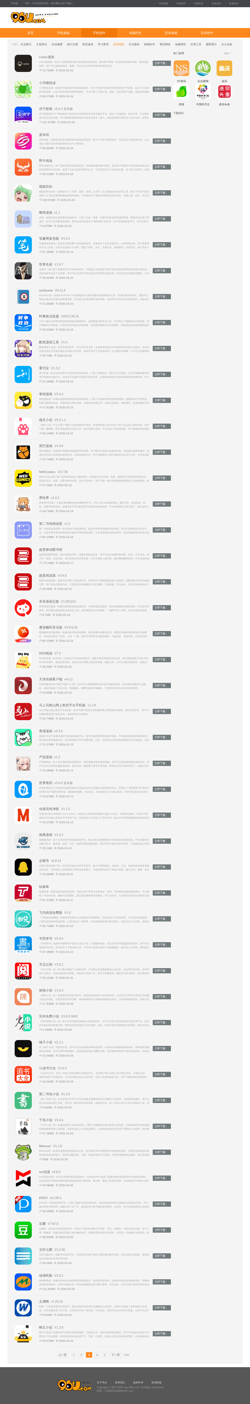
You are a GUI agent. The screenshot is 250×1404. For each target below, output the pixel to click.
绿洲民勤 (45, 1275)
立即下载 (159, 63)
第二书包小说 (49, 1094)
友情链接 (156, 1382)
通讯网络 (165, 44)
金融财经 (180, 44)
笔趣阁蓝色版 (49, 238)
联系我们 (120, 1382)
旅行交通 (72, 44)
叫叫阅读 (45, 653)
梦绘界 (44, 498)
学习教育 (103, 44)
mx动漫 (44, 1172)
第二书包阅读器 (50, 524)
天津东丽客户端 (50, 679)
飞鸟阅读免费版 (50, 912)
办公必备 (226, 44)
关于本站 (102, 1382)
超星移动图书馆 (50, 550)
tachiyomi (46, 290)
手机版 (14, 3)
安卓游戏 (216, 3)
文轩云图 (45, 1250)
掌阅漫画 (45, 394)
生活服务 (134, 44)
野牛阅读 (45, 161)
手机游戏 (163, 3)
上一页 (62, 1355)
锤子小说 (45, 1042)
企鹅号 (44, 861)
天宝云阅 (45, 964)
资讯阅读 (118, 44)
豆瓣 (42, 1224)
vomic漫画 (46, 57)
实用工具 (195, 44)
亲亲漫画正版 (49, 601)
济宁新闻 (45, 109)
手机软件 (181, 3)
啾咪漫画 (45, 212)
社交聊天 (26, 44)
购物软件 (149, 44)
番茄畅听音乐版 (50, 627)
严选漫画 (45, 757)
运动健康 (57, 44)
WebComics (47, 472)
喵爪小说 (45, 420)
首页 (30, 33)
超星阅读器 (47, 575)
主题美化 (41, 44)
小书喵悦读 (47, 83)
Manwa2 (45, 1146)
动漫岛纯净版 (49, 809)
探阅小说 (45, 990)
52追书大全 (47, 1068)
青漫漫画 (45, 731)
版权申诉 (138, 1382)
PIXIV (43, 1198)
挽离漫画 (45, 835)
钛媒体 (44, 887)
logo (47, 17)
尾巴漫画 (45, 446)
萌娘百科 (45, 187)
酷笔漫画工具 (49, 342)
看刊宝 (44, 368)
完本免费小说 (49, 1016)
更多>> (228, 53)
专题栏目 (198, 3)
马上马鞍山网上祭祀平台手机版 (62, 705)
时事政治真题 (49, 316)
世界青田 (45, 783)
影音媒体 (87, 44)
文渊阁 (44, 1301)
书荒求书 (45, 938)
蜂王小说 (45, 1327)
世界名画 (45, 264)
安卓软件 (233, 3)
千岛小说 (45, 1120)
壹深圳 (44, 135)
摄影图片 (211, 44)
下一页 (116, 1355)
